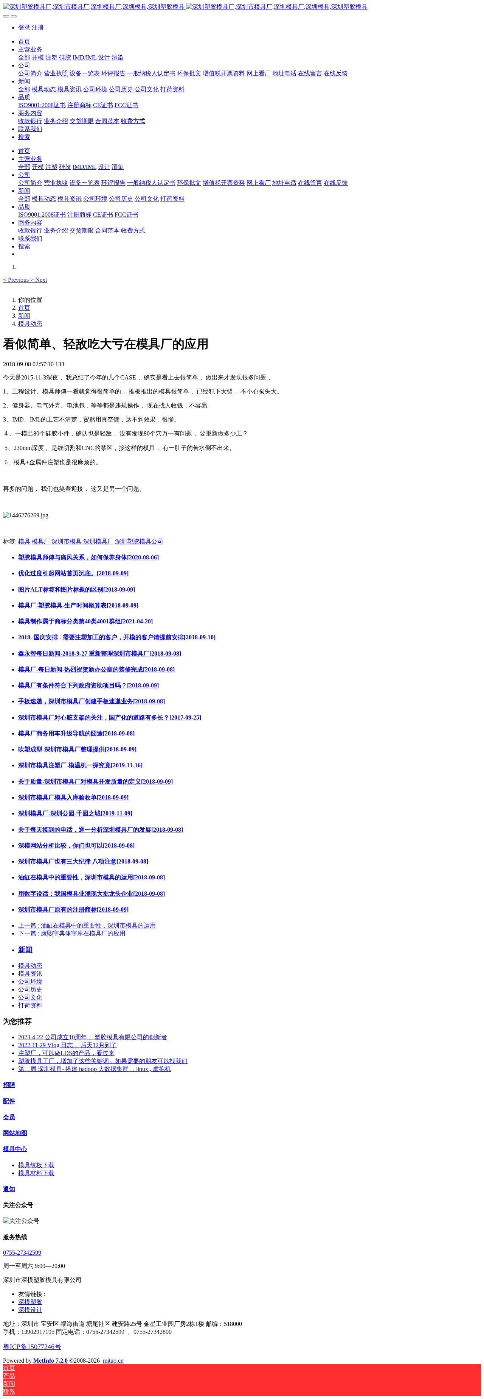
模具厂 (41, 541)
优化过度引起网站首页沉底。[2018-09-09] (73, 573)
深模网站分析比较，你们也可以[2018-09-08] (76, 845)
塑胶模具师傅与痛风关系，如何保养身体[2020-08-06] (88, 557)
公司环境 (30, 981)
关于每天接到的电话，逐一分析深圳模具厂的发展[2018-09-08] (100, 829)
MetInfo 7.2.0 (50, 1360)
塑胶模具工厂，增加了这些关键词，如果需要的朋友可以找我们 (103, 1061)
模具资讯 (30, 973)
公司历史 (30, 989)
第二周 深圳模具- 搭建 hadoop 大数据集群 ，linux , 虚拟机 (94, 1069)
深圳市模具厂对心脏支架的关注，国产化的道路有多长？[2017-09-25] (109, 717)
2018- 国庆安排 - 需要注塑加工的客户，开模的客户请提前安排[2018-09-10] (117, 637)
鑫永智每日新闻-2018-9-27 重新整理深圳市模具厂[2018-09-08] (99, 653)
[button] (16, 279)
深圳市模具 (66, 541)
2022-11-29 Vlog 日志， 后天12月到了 (67, 1045)
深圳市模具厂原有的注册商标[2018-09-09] (73, 909)
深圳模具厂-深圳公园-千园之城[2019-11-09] (75, 813)
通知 (9, 1189)
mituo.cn (113, 1360)
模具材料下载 (36, 1173)
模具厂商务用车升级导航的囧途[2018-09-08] (76, 733)
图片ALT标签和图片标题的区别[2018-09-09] (76, 589)
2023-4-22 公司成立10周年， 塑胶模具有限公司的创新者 (92, 1037)
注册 (38, 27)
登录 (24, 27)
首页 (24, 41)
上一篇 (87, 925)
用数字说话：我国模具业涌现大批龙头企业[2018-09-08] (91, 893)
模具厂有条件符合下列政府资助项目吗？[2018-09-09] (88, 685)
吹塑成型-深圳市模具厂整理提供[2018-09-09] (77, 749)
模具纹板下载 (36, 1165)
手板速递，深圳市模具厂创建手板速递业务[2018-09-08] (91, 701)
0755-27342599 (22, 1252)
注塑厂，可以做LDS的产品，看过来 (66, 1053)
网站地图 (15, 1133)
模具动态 (30, 323)
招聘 (9, 1085)
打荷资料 (30, 1005)
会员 (9, 1117)
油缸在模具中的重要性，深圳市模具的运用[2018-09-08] (91, 877)
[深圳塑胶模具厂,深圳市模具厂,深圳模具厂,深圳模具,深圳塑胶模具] (242, 7)
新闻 (24, 315)
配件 (9, 1101)
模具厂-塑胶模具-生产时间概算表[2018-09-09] (78, 605)
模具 (24, 541)
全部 (24, 57)
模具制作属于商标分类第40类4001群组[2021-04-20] (85, 621)
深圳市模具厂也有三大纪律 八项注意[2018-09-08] (83, 861)
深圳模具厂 (98, 541)
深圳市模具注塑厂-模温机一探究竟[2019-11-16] (80, 765)
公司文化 (30, 997)
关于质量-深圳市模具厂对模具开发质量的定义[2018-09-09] (95, 781)
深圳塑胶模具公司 (139, 541)
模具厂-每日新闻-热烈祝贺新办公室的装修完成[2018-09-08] (96, 669)
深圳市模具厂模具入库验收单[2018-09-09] (73, 797)
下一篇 (72, 933)
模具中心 (15, 1149)
